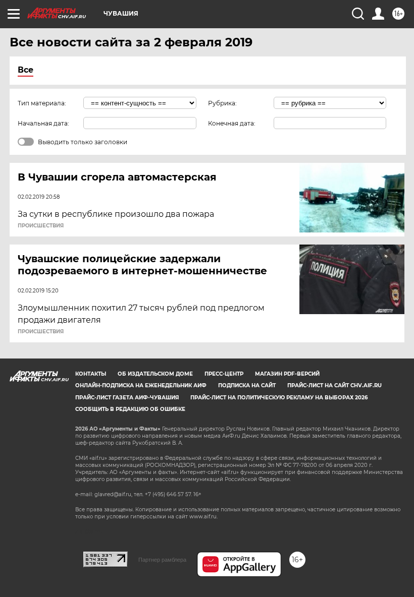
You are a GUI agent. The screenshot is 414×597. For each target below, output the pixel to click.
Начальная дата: (43, 123)
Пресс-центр (223, 374)
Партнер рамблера (162, 560)
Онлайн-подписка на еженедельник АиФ (140, 385)
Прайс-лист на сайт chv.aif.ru (334, 385)
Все (25, 70)
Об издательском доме (155, 374)
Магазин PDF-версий (287, 374)
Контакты (90, 374)
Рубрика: (222, 103)
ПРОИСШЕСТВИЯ (41, 225)
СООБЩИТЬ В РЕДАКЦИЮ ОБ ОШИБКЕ (130, 409)
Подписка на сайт (247, 385)
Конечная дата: (231, 123)
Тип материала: (42, 103)
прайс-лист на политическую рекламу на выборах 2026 (279, 397)
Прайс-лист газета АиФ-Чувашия (127, 397)
